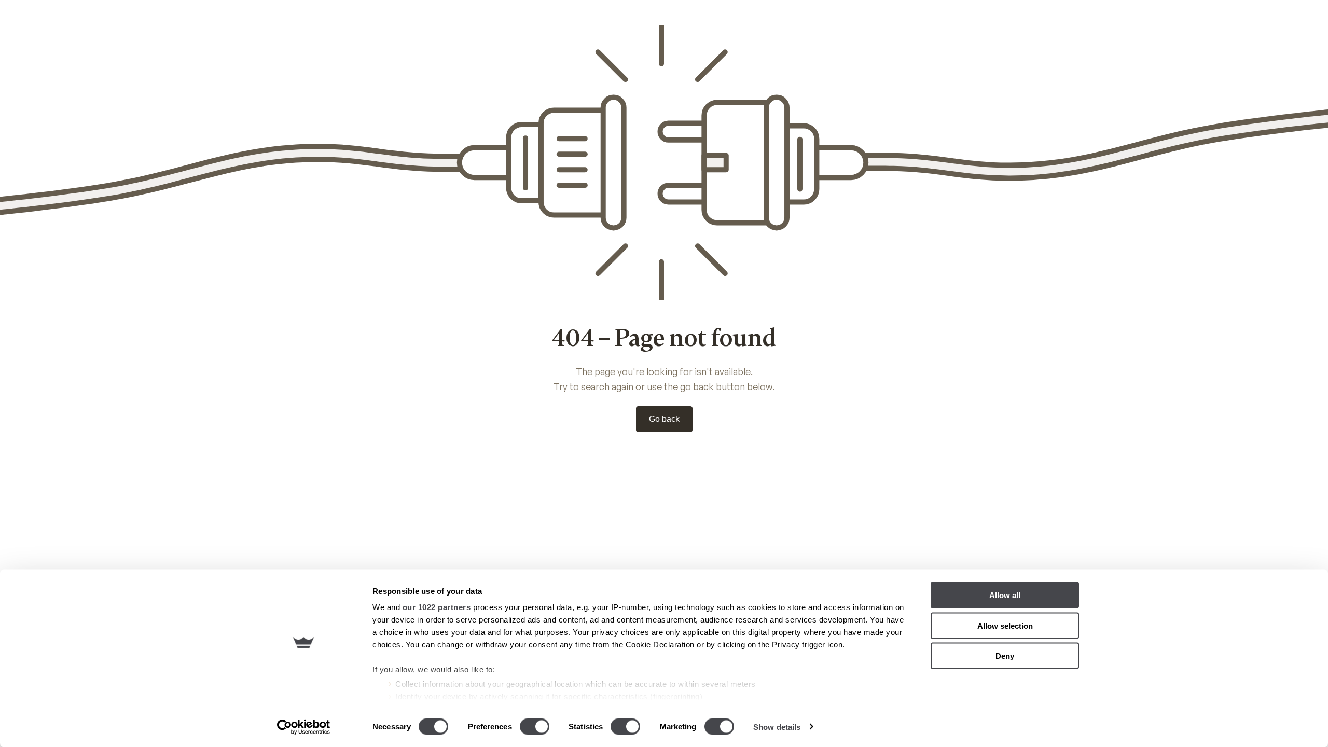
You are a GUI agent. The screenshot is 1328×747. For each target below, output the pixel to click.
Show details (776, 726)
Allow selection (1005, 625)
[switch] (534, 726)
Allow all (1004, 595)
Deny (1004, 656)
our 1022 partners (437, 607)
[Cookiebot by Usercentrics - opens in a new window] (303, 727)
